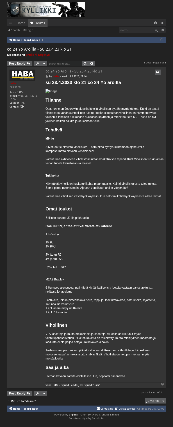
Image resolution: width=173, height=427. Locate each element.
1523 (20, 92)
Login (29, 30)
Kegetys (44, 55)
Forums (39, 23)
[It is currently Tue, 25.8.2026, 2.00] (161, 40)
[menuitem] (155, 23)
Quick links (11, 24)
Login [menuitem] (163, 24)
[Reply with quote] (158, 72)
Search (15, 30)
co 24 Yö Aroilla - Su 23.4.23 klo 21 (39, 49)
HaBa (12, 83)
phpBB (73, 414)
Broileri (31, 55)
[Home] (46, 9)
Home (21, 23)
